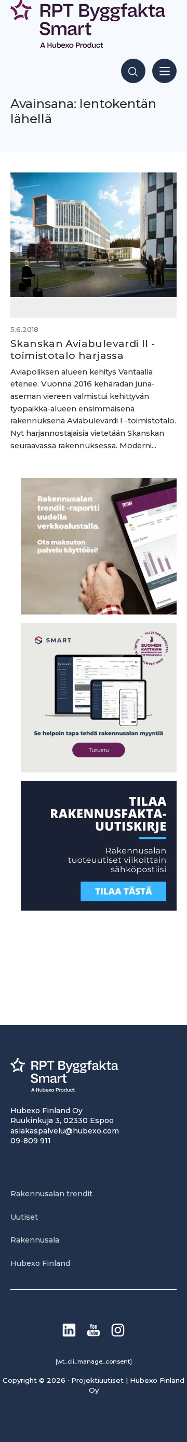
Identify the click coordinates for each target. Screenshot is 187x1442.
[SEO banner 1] (99, 770)
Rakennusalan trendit (51, 1193)
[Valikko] (164, 71)
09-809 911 (30, 1140)
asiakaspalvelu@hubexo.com (64, 1131)
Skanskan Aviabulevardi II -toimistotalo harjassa (82, 349)
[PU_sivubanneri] (99, 612)
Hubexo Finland (40, 1263)
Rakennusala (34, 1240)
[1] (99, 908)
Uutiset (24, 1217)
